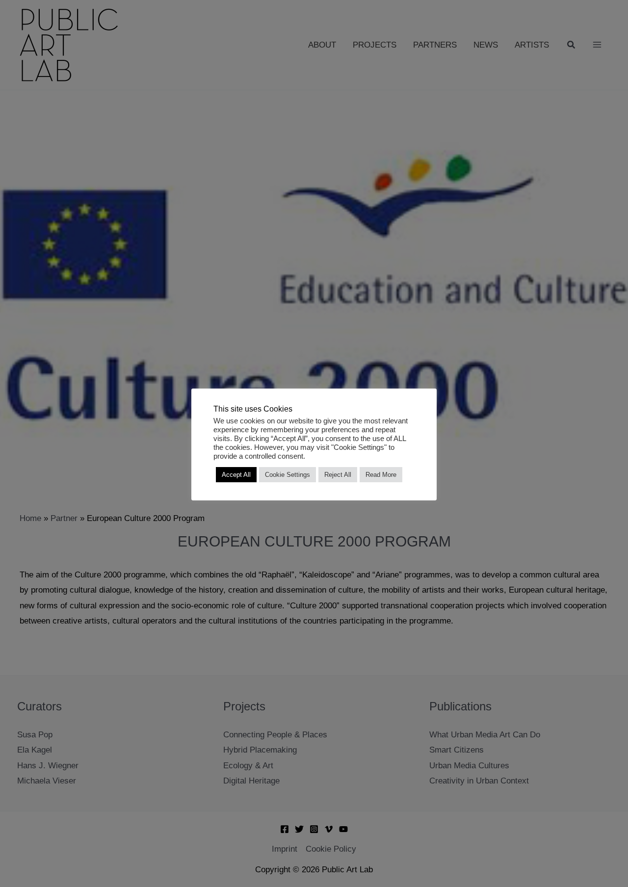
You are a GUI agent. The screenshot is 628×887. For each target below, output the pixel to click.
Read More (381, 474)
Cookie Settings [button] (287, 474)
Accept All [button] (236, 474)
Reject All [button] (337, 474)
